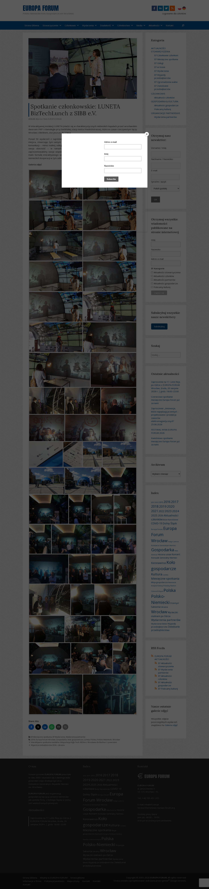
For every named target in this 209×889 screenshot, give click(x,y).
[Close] (147, 134)
